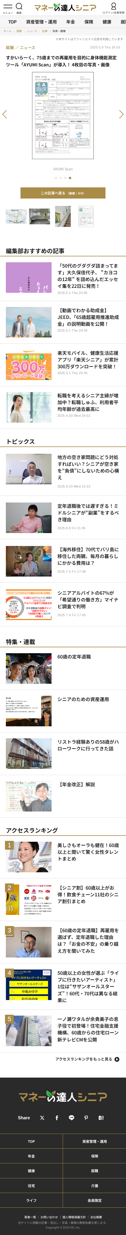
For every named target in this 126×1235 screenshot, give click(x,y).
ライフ (31, 1200)
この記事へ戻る (62, 192)
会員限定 (95, 1200)
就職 (94, 1170)
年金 (70, 21)
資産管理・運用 (41, 21)
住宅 (31, 1185)
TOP (12, 21)
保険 (88, 21)
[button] (12, 117)
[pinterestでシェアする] (86, 1118)
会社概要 (96, 1217)
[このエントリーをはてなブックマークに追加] (101, 1118)
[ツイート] (42, 1118)
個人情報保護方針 (74, 1217)
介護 (94, 1185)
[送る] (71, 1118)
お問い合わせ (49, 1217)
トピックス (20, 441)
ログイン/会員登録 (114, 12)
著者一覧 (30, 1217)
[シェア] (57, 1118)
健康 (107, 21)
